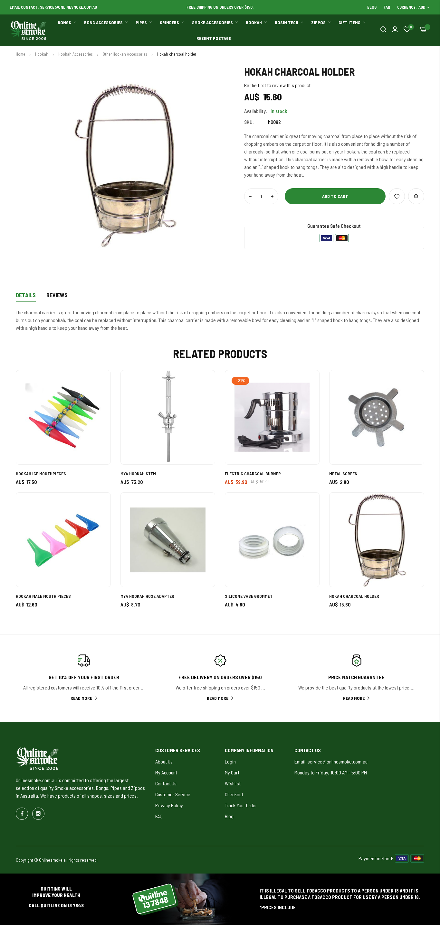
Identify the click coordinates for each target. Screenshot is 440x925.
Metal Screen (343, 473)
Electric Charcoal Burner (253, 473)
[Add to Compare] (416, 196)
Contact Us (166, 783)
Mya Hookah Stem (138, 473)
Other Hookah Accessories (125, 54)
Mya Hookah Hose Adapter (147, 596)
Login (230, 761)
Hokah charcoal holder (354, 596)
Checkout (234, 794)
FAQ (387, 7)
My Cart (232, 772)
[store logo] (28, 30)
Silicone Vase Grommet (249, 596)
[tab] (26, 297)
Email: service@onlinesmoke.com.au (331, 761)
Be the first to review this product (277, 85)
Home (21, 54)
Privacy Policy (169, 805)
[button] (98, 382)
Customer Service (172, 794)
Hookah (42, 54)
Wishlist (233, 783)
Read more (81, 698)
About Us (164, 761)
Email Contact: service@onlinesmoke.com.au (53, 7)
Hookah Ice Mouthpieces (41, 473)
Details (26, 295)
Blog (372, 7)
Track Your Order (241, 805)
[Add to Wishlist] (397, 196)
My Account (166, 772)
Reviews (57, 295)
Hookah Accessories (76, 54)
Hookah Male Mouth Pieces (43, 596)
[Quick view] (98, 418)
